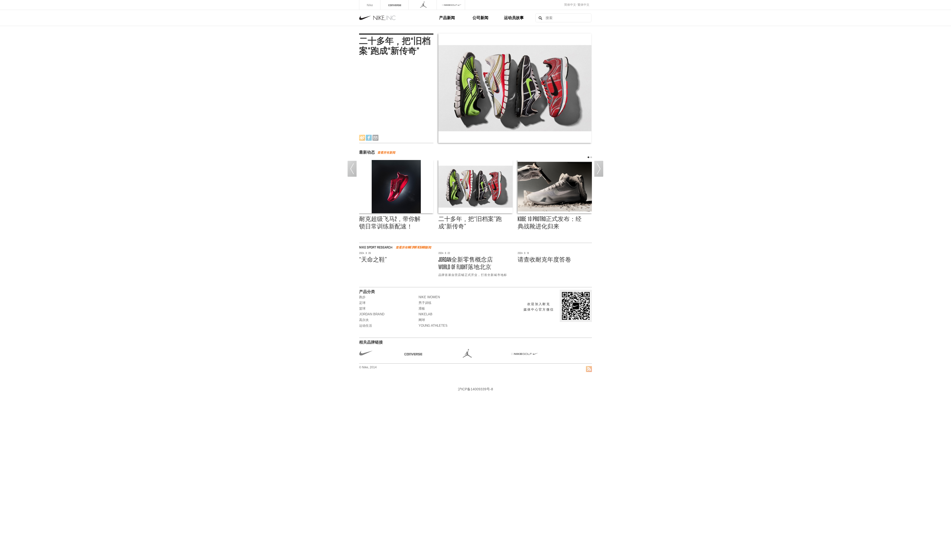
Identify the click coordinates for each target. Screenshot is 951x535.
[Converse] (395, 5)
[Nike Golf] (451, 5)
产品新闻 (447, 17)
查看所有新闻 (386, 152)
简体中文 (570, 4)
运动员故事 (514, 17)
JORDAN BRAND (371, 314)
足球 (362, 303)
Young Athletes (433, 325)
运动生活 (365, 325)
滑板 (422, 308)
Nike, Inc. (398, 18)
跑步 (362, 297)
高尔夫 (364, 320)
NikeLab (425, 314)
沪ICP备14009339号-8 (475, 389)
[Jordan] (423, 5)
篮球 (362, 308)
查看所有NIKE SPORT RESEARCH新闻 (413, 247)
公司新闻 (480, 17)
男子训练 (425, 303)
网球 (422, 320)
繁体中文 (583, 4)
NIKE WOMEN (429, 297)
